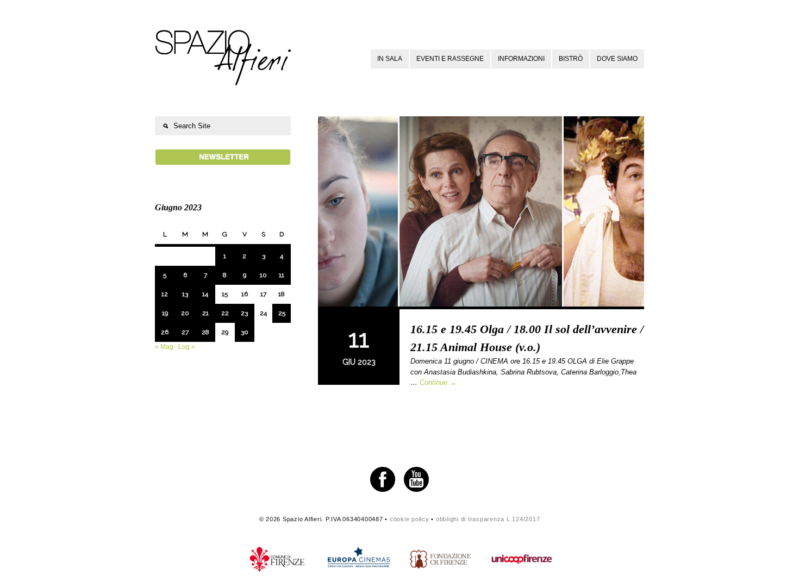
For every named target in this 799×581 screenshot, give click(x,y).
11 (281, 275)
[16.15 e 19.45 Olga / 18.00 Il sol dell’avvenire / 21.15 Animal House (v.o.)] (481, 212)
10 (263, 275)
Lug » (186, 347)
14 (205, 294)
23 (244, 313)
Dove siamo (617, 58)
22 (225, 313)
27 (185, 332)
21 (205, 313)
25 (281, 313)
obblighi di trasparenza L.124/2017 (488, 519)
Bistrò (571, 58)
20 (185, 313)
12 (164, 294)
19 (165, 313)
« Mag (164, 347)
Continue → (438, 382)
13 (185, 294)
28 (205, 332)
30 (244, 332)
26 (164, 332)
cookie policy (409, 519)
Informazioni (521, 58)
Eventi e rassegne (450, 58)
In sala (389, 58)
